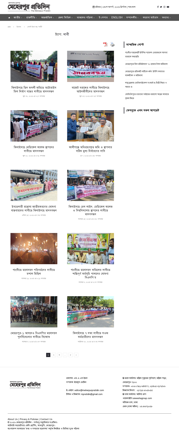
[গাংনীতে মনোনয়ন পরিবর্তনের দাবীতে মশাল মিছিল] (33, 248)
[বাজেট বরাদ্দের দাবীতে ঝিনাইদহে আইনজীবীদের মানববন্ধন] (90, 66)
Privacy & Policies (29, 419)
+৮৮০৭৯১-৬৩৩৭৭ (140, 386)
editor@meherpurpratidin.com (89, 390)
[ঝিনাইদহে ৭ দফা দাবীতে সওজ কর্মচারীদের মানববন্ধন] (90, 311)
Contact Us (46, 419)
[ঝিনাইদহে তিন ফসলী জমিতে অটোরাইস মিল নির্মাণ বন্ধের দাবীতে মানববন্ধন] (33, 66)
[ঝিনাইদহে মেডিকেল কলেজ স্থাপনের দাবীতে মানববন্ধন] (33, 125)
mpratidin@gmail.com (92, 394)
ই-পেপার (103, 17)
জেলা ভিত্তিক (64, 17)
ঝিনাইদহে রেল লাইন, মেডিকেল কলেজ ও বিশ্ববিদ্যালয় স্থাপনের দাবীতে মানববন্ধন (91, 210)
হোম (9, 27)
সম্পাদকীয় (131, 17)
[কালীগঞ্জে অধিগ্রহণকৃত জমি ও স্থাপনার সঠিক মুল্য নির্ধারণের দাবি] (90, 125)
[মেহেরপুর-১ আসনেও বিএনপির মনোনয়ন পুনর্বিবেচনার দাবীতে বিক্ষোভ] (33, 311)
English (117, 17)
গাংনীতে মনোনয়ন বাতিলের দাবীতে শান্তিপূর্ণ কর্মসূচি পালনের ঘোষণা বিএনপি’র (90, 273)
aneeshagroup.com (142, 398)
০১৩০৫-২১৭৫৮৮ (158, 386)
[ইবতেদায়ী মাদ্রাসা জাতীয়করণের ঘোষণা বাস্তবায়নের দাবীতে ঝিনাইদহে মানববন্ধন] (33, 185)
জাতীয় (17, 17)
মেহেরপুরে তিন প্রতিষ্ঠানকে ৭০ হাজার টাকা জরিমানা (146, 64)
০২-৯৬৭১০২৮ (146, 406)
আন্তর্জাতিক (46, 17)
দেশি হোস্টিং (31, 425)
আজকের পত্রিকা (85, 17)
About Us (13, 419)
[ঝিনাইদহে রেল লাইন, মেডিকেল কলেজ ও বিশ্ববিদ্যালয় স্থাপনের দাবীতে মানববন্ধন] (90, 185)
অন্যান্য (165, 17)
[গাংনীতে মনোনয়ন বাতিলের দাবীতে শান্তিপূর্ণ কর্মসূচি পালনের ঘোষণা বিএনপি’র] (90, 248)
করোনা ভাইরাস (150, 17)
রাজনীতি (30, 17)
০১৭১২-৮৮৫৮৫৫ (144, 390)
